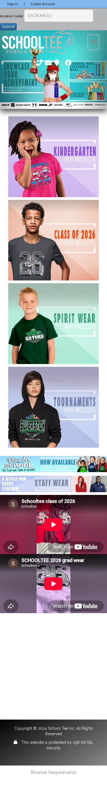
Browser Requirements (53, 772)
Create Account (43, 4)
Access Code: (12, 16)
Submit (8, 26)
